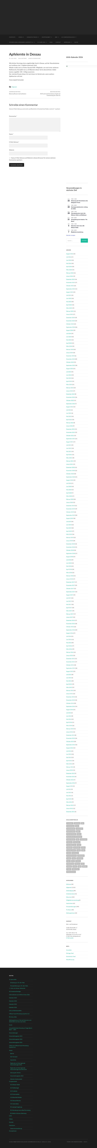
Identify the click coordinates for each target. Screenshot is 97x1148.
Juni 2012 (68, 792)
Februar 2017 (69, 614)
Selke (79, 866)
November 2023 (70, 359)
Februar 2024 (69, 349)
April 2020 (69, 493)
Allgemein (14, 87)
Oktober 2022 (70, 400)
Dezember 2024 (70, 317)
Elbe (78, 839)
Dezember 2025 (70, 279)
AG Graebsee (13, 1091)
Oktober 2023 (70, 362)
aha (82, 823)
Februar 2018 (69, 575)
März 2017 (69, 610)
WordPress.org (70, 959)
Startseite (12, 37)
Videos (11, 1119)
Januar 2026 (69, 276)
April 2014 (69, 722)
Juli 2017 (68, 598)
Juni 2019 (68, 524)
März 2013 (69, 763)
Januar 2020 (69, 502)
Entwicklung (83, 839)
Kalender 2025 (13, 1004)
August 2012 (69, 786)
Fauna (79, 844)
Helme (68, 853)
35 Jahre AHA (41, 42)
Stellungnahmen (70, 913)
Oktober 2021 (70, 435)
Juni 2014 (68, 716)
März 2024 (69, 346)
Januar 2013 (69, 770)
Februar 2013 (69, 767)
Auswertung (79, 828)
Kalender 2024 (13, 1001)
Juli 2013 (68, 751)
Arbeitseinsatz (70, 826)
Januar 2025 (69, 314)
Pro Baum (68, 909)
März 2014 (69, 725)
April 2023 (69, 381)
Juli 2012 (68, 789)
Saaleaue (69, 866)
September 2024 (70, 327)
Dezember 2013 (70, 735)
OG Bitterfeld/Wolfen (16, 1097)
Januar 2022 (69, 426)
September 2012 (70, 783)
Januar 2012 (69, 808)
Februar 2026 (69, 273)
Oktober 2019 (70, 512)
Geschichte (13, 1060)
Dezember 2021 (70, 429)
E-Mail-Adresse (14, 142)
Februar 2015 (69, 690)
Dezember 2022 (70, 394)
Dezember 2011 (70, 811)
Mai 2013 (68, 757)
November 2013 (70, 738)
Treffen (68, 869)
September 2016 (70, 630)
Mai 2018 (68, 566)
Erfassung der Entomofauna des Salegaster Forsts (79, 201)
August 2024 (69, 330)
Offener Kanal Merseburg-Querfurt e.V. (21, 42)
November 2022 (70, 397)
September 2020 (70, 477)
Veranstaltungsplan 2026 (15, 1042)
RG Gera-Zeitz (13, 1017)
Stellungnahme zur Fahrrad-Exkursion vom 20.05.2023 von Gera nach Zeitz (20, 1020)
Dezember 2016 (70, 620)
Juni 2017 (68, 601)
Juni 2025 (68, 298)
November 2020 (70, 470)
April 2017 (69, 607)
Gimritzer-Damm (71, 850)
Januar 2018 (69, 579)
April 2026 (69, 266)
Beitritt (12, 1053)
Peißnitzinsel (70, 863)
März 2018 (69, 572)
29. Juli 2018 (12, 58)
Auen (77, 826)
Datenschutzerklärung (16, 1128)
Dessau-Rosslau (70, 839)
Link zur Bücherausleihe (15, 1010)
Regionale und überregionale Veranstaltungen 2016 (17, 1063)
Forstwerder (77, 847)
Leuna (73, 858)
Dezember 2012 (70, 773)
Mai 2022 (68, 416)
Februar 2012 (69, 805)
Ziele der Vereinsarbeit (16, 1079)
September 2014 (70, 706)
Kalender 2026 (13, 1007)
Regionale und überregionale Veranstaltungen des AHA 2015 (18, 1068)
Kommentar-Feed (70, 956)
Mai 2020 (68, 489)
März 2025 (69, 308)
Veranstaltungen (32, 37)
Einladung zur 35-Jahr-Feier (17, 982)
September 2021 (70, 438)
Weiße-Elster (76, 869)
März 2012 (69, 802)
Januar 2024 (69, 352)
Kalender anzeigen (70, 235)
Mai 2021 (68, 451)
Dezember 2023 (70, 356)
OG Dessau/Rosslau (15, 1100)
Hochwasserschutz (71, 855)
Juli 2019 (68, 521)
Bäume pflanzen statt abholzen (17, 92)
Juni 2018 (68, 563)
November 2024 (70, 320)
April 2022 (69, 419)
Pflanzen (77, 863)
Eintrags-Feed (70, 953)
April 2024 (69, 343)
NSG (73, 861)
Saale (82, 863)
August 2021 (69, 442)
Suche (76, 42)
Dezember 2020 (70, 467)
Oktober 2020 (70, 473)
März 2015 (69, 687)
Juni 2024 (68, 336)
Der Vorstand (13, 1056)
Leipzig (68, 858)
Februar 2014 (69, 728)
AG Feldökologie (14, 1088)
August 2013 (69, 748)
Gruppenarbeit (46, 37)
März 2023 (69, 384)
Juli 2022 (68, 410)
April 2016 (69, 646)
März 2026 (69, 269)
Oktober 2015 (70, 665)
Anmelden (69, 950)
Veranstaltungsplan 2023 (15, 1036)
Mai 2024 (68, 340)
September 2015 (70, 668)
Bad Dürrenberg (71, 831)
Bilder (78, 831)
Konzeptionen (13, 1131)
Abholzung (77, 823)
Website (11, 150)
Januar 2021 (69, 464)
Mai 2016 (68, 642)
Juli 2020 (68, 483)
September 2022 (70, 403)
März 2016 (69, 649)
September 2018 (70, 553)
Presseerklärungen (71, 906)
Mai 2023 (68, 378)
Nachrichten (69, 903)
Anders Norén (78, 1141)
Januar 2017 (69, 617)
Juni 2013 (68, 754)
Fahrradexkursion (71, 844)
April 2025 (69, 304)
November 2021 (70, 432)
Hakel (78, 850)
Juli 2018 (68, 560)
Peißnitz (78, 861)
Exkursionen (77, 842)
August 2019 (69, 518)
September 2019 (70, 515)
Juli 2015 (68, 674)
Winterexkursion (71, 871)
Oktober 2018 (70, 550)
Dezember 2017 (70, 582)
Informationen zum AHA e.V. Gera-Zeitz (19, 994)
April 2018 (69, 569)
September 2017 (70, 591)
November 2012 (70, 776)
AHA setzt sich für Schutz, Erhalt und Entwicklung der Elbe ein (50, 93)
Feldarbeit (69, 847)
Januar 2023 (69, 391)
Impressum (67, 42)
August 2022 (69, 406)
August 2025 (69, 292)
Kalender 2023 (13, 997)
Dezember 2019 (70, 505)
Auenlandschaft (70, 828)
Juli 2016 (68, 636)
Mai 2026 (68, 263)
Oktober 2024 (70, 324)
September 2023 (70, 365)
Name (11, 134)
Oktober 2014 (70, 703)
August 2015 (69, 671)
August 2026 (69, 253)
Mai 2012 (68, 795)
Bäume (79, 834)
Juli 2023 (68, 371)
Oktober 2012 (70, 779)
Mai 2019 (68, 528)
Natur (68, 861)
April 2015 (69, 684)
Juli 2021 (68, 445)
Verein (20, 37)
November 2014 (70, 700)
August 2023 (69, 368)
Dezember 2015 (70, 658)
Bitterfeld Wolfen (71, 834)
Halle (83, 850)
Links (51, 42)
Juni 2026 (68, 260)
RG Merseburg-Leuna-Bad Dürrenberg (20, 1110)
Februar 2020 (69, 499)
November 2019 (70, 508)
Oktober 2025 (70, 285)
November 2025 (70, 282)
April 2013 (69, 760)
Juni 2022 (68, 413)
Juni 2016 (68, 639)
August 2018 (69, 556)
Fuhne (83, 847)
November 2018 (70, 547)
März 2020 (69, 496)
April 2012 (69, 799)
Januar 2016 (69, 655)
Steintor (85, 866)
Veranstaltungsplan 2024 (15, 1039)
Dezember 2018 (70, 544)
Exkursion (69, 842)
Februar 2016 (69, 652)
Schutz (74, 866)
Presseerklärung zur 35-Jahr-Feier (19, 985)
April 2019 (69, 531)
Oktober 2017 (70, 588)
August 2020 (69, 480)
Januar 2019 (69, 540)
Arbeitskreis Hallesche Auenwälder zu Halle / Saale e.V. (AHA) (32, 1141)
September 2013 (70, 744)
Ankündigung (69, 890)
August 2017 (69, 595)
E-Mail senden (69, 938)
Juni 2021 (68, 448)
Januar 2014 (69, 732)
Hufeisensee (81, 855)
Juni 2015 (68, 677)
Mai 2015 (68, 681)
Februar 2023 (69, 387)
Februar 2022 (69, 422)
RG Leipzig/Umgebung (16, 1107)
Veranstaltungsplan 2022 (16, 1076)
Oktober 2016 (70, 626)
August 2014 (69, 709)
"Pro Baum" (70, 823)
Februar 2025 (69, 311)
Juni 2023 (68, 375)
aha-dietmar (22, 58)
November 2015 (70, 661)
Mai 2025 (68, 301)
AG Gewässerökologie (68, 37)
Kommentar (13, 116)
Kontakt (58, 42)
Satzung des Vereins (15, 1072)
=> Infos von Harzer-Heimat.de (17, 988)
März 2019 (69, 534)
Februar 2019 (69, 537)
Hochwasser (75, 853)
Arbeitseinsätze (70, 894)
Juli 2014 (68, 712)
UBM (56, 37)
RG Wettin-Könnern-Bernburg (18, 1113)
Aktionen (68, 884)
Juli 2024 (68, 333)
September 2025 (70, 289)
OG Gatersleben (14, 1103)
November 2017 (70, 585)
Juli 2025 (68, 295)
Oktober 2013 (70, 741)
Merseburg (79, 858)
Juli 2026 (68, 257)
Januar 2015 (69, 693)
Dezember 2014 (70, 697)
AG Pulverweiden (14, 1094)
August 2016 (69, 633)
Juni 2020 (68, 486)
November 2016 (70, 623)
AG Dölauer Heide (15, 1084)
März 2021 (69, 457)
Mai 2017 (68, 604)
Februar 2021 (69, 461)
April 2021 (69, 454)
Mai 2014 (68, 719)
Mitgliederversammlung (77, 232)
